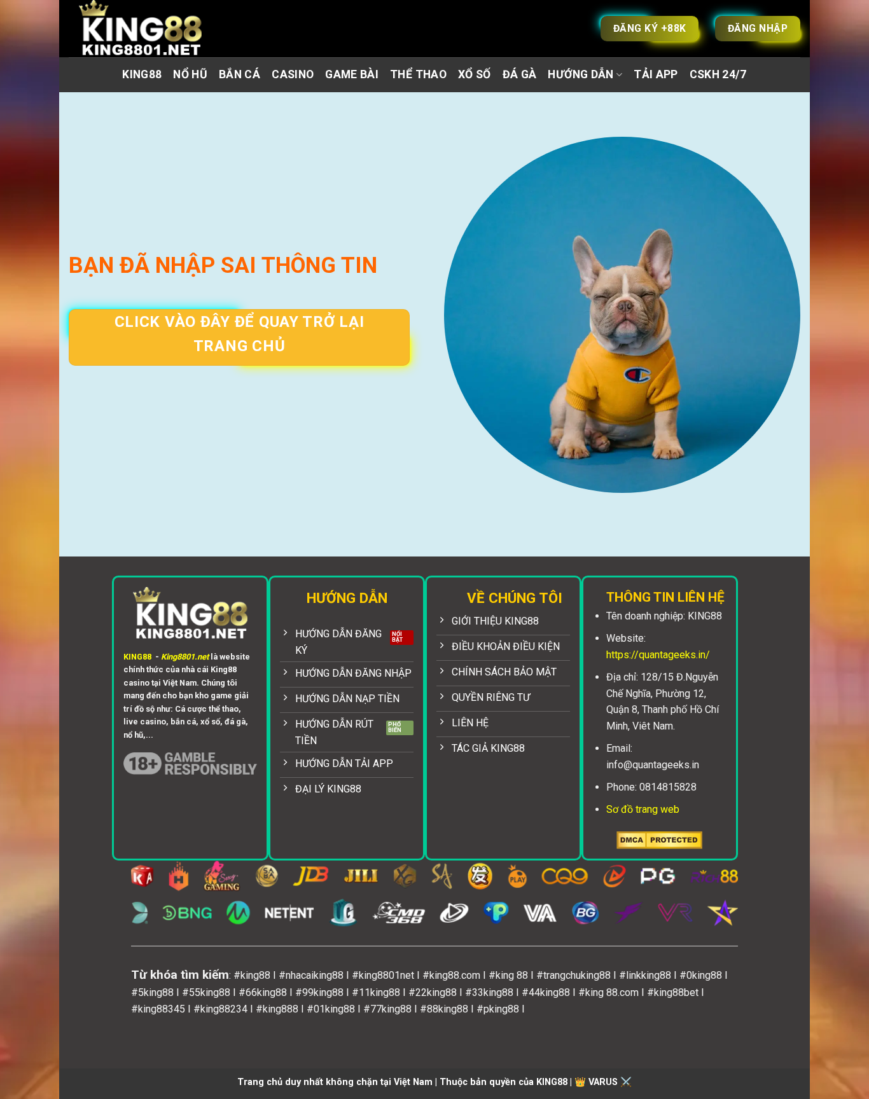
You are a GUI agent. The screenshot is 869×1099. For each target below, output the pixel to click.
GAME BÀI (352, 74)
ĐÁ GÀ (520, 74)
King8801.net (185, 656)
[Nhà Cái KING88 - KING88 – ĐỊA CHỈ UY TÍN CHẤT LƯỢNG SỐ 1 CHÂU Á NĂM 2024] (154, 28)
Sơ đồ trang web (642, 809)
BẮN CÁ (239, 74)
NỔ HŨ (190, 74)
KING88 (142, 74)
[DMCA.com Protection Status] (659, 839)
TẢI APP (656, 74)
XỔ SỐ (474, 74)
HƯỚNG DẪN (580, 74)
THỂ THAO (418, 74)
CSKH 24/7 (718, 74)
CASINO (293, 74)
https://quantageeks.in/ (658, 655)
